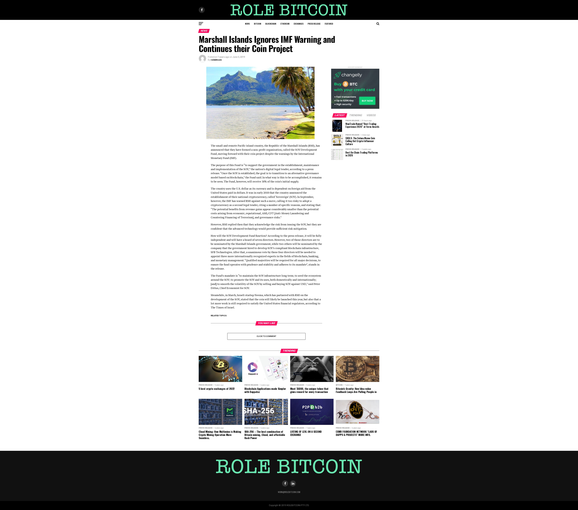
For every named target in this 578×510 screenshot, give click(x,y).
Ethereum (284, 23)
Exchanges (298, 23)
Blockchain (270, 23)
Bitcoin (257, 23)
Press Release (314, 23)
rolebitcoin (216, 60)
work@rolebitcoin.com (289, 492)
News (247, 23)
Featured (329, 23)
